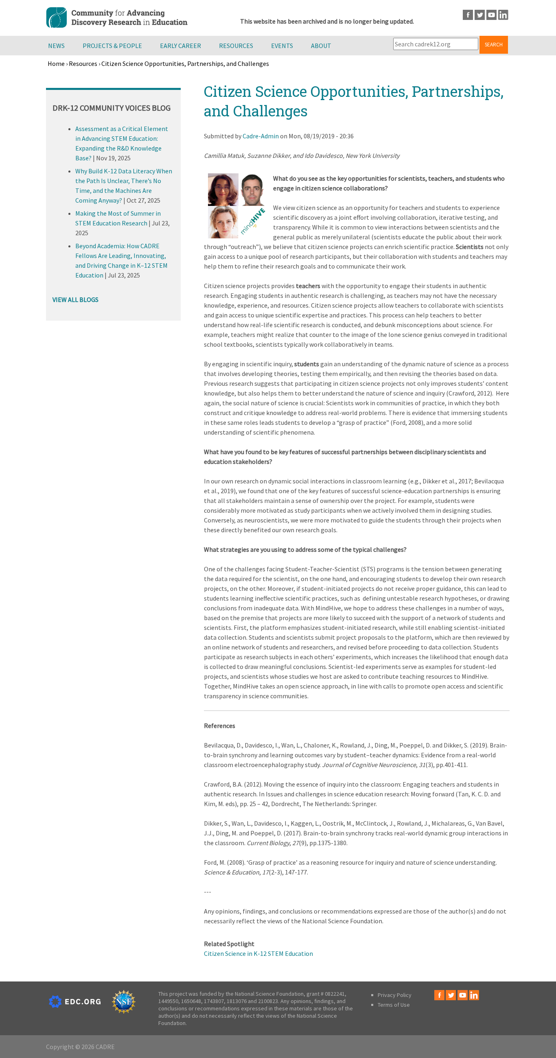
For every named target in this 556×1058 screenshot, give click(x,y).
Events (282, 46)
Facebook (468, 15)
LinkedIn (503, 15)
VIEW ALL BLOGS (76, 299)
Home (56, 63)
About (321, 46)
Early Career (180, 46)
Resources (236, 46)
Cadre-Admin (261, 136)
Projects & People (112, 46)
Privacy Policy (395, 995)
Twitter (480, 15)
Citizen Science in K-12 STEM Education (258, 953)
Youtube (491, 15)
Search (494, 44)
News (56, 46)
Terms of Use (394, 1004)
